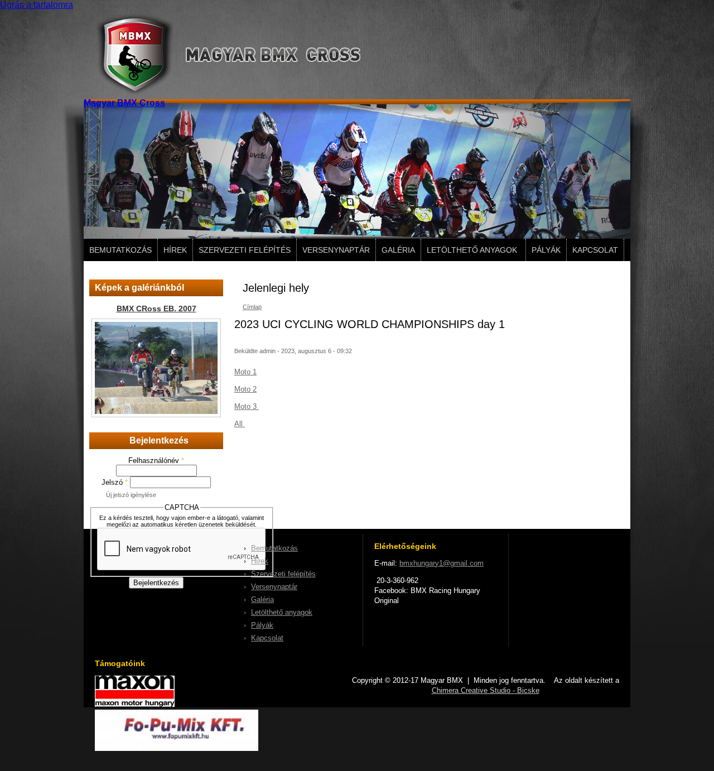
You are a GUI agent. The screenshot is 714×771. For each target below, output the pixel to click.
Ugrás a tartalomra (36, 4)
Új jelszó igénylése (131, 494)
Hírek (175, 249)
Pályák (546, 249)
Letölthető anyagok (472, 249)
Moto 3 (246, 406)
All (239, 424)
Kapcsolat (595, 249)
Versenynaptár (336, 249)
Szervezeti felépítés (245, 249)
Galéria (398, 249)
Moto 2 (245, 389)
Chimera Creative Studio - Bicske (485, 690)
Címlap (252, 306)
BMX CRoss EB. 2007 (156, 308)
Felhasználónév (156, 460)
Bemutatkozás (120, 249)
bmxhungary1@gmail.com (441, 563)
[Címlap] (222, 93)
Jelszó (115, 482)
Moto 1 (245, 372)
